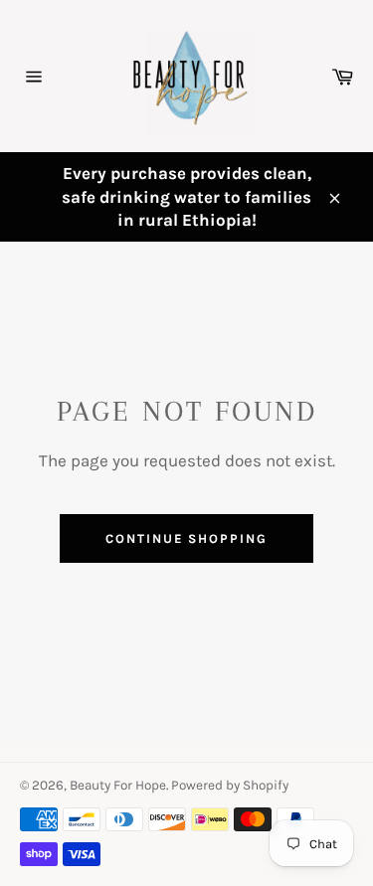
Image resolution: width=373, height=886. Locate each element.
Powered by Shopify (229, 785)
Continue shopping (186, 538)
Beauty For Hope (118, 785)
